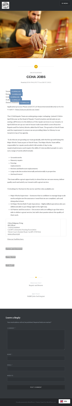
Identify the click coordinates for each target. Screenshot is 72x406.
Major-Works (10, 257)
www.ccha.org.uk (14, 234)
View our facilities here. (15, 239)
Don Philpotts (33, 82)
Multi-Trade (10, 265)
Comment (11, 328)
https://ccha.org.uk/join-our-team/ (27, 109)
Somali (8, 91)
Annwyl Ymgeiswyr (12, 102)
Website (10, 375)
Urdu (7, 97)
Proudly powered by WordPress (25, 402)
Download (16, 91)
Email (9, 365)
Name (9, 354)
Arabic (8, 100)
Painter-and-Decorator (14, 249)
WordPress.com (51, 402)
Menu (66, 3)
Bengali (8, 94)
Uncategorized (36, 72)
